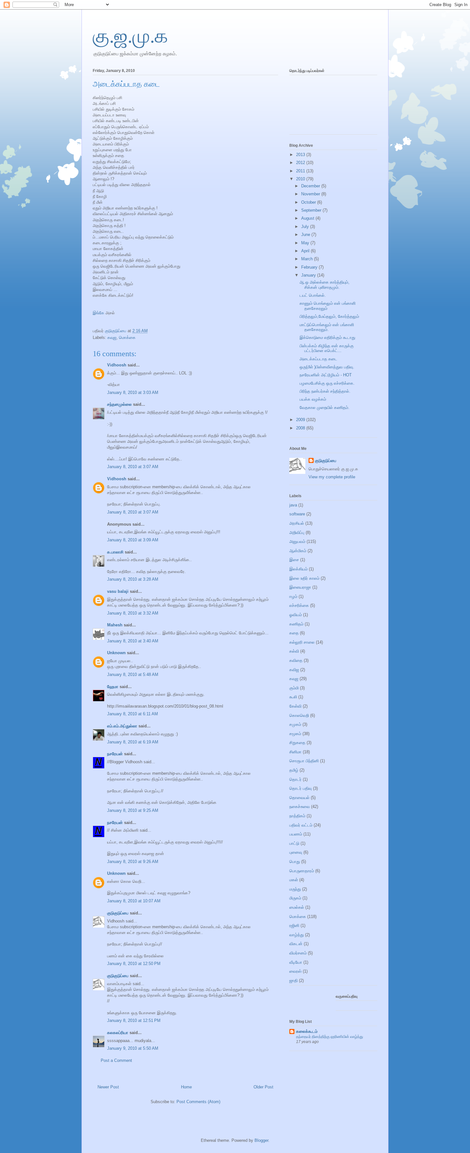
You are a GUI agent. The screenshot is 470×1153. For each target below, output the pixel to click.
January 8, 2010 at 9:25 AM (132, 810)
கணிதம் (296, 624)
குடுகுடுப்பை (116, 330)
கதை (294, 633)
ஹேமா (112, 686)
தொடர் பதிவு (300, 788)
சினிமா (295, 751)
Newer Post (108, 1087)
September (312, 210)
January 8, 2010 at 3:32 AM (132, 613)
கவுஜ (111, 337)
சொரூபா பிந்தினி (304, 760)
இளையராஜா (300, 587)
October (309, 202)
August (308, 218)
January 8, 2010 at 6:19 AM (132, 742)
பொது (294, 861)
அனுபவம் (297, 541)
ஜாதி (293, 980)
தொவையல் (299, 797)
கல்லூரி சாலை (302, 642)
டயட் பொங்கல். (313, 295)
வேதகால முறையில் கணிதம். (324, 407)
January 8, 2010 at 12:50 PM (134, 963)
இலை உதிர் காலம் (304, 578)
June (306, 234)
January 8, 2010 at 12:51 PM (134, 1020)
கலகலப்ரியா (117, 1032)
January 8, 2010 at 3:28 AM (132, 579)
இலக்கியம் (298, 569)
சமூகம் (295, 733)
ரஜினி (294, 925)
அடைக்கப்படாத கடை (318, 359)
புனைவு (295, 852)
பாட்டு (294, 843)
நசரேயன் (115, 753)
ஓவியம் (295, 614)
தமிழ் (293, 770)
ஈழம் (293, 596)
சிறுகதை (297, 742)
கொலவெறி (299, 715)
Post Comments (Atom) (198, 1101)
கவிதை (295, 660)
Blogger (261, 1140)
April (306, 250)
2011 (301, 171)
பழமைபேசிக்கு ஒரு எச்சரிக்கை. (327, 383)
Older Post (263, 1087)
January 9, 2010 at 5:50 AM (132, 1048)
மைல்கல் (296, 907)
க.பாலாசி (115, 552)
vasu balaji (118, 591)
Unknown (116, 652)
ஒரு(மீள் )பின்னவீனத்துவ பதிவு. (327, 367)
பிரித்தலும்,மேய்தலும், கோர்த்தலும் (329, 316)
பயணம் (295, 834)
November (311, 194)
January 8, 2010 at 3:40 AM (132, 641)
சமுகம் (295, 724)
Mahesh (114, 625)
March (307, 258)
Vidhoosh (116, 365)
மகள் (293, 879)
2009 (301, 419)
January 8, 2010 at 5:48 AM (132, 674)
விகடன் (295, 943)
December (311, 186)
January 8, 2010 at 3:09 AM (132, 539)
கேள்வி (295, 706)
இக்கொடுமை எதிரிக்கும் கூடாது (327, 337)
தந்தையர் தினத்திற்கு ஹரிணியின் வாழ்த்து (329, 1036)
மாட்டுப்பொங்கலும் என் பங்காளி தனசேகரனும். (327, 327)
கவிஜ (294, 669)
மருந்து (295, 889)
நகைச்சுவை (299, 806)
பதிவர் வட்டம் (300, 825)
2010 (301, 178)
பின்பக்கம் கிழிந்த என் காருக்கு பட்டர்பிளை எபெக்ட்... (327, 348)
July (305, 226)
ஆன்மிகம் (297, 550)
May (305, 242)
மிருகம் (295, 898)
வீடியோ (295, 962)
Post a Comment (116, 1060)
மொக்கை (127, 337)
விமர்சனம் (298, 953)
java (293, 505)
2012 (301, 162)
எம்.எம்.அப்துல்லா (122, 726)
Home (186, 1087)
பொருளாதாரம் (301, 870)
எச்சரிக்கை (299, 605)
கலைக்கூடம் (306, 1031)
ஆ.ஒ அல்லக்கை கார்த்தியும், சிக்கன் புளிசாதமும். (324, 285)
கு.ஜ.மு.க (130, 36)
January (309, 275)
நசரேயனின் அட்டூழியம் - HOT (326, 375)
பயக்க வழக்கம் (313, 399)
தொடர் (295, 779)
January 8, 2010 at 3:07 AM (132, 466)
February (310, 267)
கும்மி (294, 688)
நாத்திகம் (297, 815)
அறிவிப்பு (296, 532)
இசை (294, 559)
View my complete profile (332, 477)
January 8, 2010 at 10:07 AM (134, 900)
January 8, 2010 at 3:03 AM (132, 392)
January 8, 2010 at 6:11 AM (132, 713)
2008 (301, 428)
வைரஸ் (295, 971)
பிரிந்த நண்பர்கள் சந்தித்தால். (325, 391)
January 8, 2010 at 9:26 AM (132, 861)
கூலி (293, 696)
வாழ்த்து (296, 934)
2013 (301, 154)
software (297, 514)
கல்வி (294, 651)
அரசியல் (296, 523)
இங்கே (98, 312)
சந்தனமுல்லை (119, 404)
